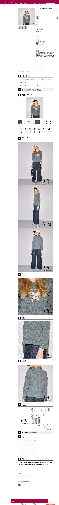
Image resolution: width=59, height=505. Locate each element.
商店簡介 (22, 503)
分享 (37, 66)
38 (37, 21)
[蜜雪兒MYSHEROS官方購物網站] (9, 2)
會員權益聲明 (34, 504)
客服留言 (34, 503)
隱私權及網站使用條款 (23, 504)
